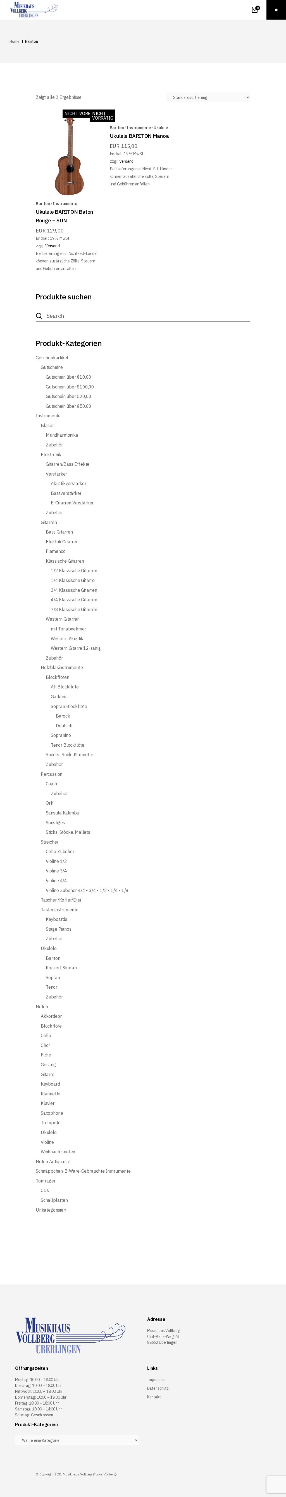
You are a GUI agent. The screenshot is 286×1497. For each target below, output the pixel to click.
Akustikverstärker (68, 483)
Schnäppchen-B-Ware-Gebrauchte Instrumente (83, 1171)
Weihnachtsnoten (58, 1151)
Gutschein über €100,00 (70, 387)
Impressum (156, 1379)
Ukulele (161, 127)
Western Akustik (67, 638)
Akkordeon (51, 1016)
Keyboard (50, 1084)
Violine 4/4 (56, 880)
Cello (46, 1035)
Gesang (48, 1064)
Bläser (47, 425)
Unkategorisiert (51, 1210)
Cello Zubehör (60, 851)
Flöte (46, 1055)
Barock (63, 716)
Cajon (51, 783)
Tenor (51, 987)
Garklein (59, 696)
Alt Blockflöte (64, 687)
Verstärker (56, 474)
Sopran (53, 977)
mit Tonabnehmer (68, 629)
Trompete (51, 1122)
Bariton (43, 203)
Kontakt (154, 1397)
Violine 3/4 (56, 871)
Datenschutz (158, 1388)
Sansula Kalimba (62, 813)
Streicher (49, 842)
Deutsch (64, 725)
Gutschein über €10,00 (68, 377)
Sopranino (61, 735)
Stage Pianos (59, 929)
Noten (42, 1006)
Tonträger (45, 1181)
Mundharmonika (62, 435)
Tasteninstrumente (59, 909)
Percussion (51, 774)
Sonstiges (55, 822)
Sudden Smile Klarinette (69, 754)
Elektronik (51, 454)
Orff (50, 803)
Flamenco (56, 551)
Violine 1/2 (56, 861)
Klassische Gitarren (65, 561)
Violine (47, 1142)
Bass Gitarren (59, 532)
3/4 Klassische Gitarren (74, 590)
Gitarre (47, 1074)
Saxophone (52, 1113)
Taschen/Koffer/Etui (61, 900)
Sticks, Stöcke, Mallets (68, 832)
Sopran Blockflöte (69, 706)
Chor (45, 1045)
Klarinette (50, 1093)
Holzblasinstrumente (62, 667)
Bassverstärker (66, 493)
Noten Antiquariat (53, 1161)
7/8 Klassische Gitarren (74, 609)
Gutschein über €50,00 (68, 406)
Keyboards (56, 919)
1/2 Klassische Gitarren (74, 570)
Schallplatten (54, 1200)
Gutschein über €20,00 (68, 396)
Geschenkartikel (52, 357)
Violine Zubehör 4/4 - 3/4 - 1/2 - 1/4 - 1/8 (87, 890)
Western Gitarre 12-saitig (76, 648)
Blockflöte (51, 1026)
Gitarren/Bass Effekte (67, 464)
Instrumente (65, 203)
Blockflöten (57, 677)
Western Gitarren (63, 619)
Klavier (47, 1103)
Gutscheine (52, 367)
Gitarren (49, 522)
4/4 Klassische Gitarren (74, 599)
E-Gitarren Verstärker (72, 503)
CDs (45, 1190)
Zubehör (54, 445)
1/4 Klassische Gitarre (73, 580)
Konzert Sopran (61, 967)
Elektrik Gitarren (62, 541)
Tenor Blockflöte (67, 745)
